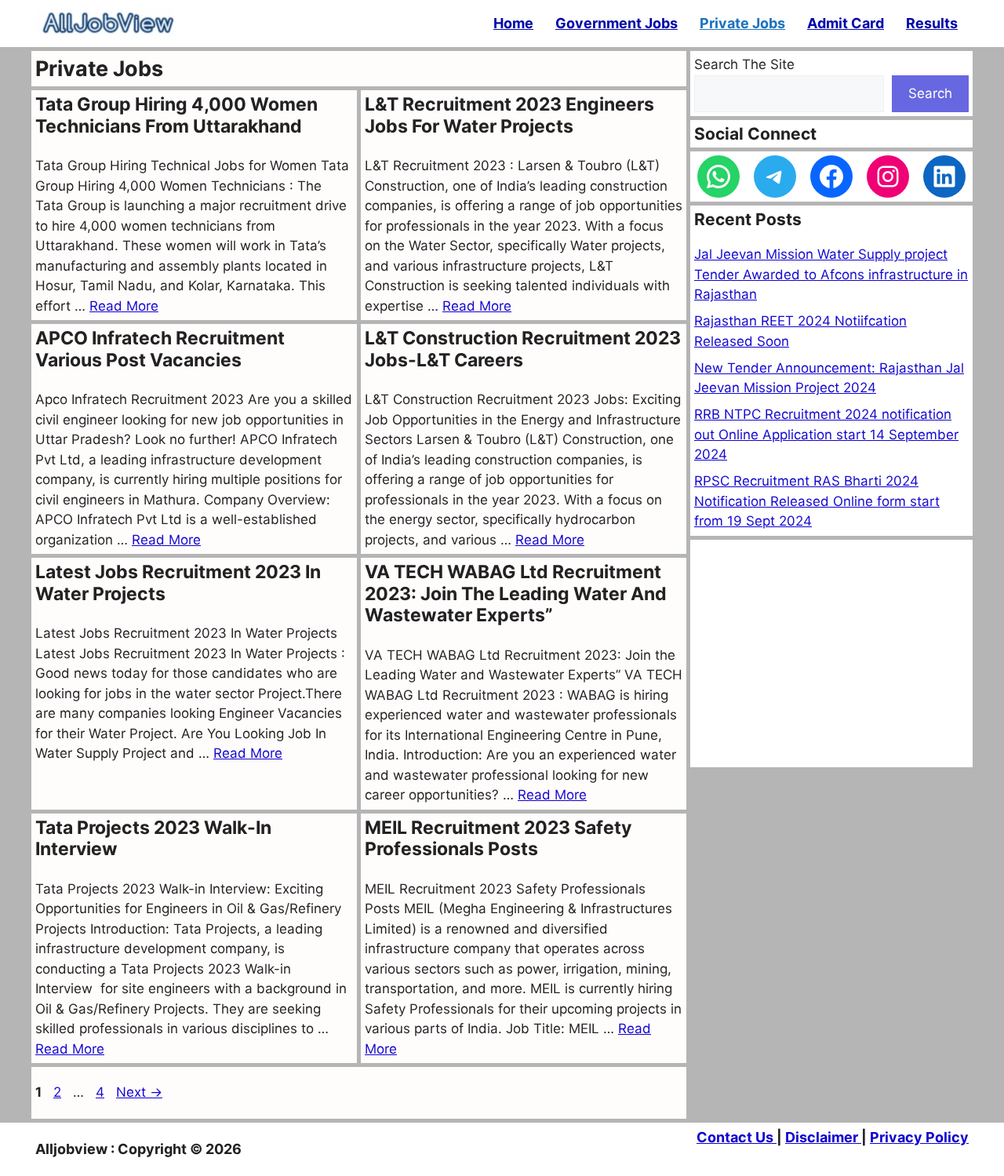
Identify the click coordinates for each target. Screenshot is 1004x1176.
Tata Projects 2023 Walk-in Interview (153, 839)
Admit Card (845, 23)
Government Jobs (616, 23)
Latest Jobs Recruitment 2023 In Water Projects (178, 583)
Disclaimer (823, 1137)
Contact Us (737, 1137)
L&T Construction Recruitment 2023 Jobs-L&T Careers (523, 349)
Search (930, 93)
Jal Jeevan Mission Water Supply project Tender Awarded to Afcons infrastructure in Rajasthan (831, 274)
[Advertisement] (831, 653)
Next (139, 1092)
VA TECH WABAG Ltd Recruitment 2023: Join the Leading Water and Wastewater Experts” (516, 593)
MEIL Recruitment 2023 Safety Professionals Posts (498, 839)
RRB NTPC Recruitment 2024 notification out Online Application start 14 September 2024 (826, 434)
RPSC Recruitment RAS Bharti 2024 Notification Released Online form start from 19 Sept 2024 (817, 501)
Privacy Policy (919, 1137)
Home (513, 23)
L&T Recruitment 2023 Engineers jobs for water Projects (509, 115)
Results (932, 23)
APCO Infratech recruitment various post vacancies (160, 349)
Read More (123, 306)
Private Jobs (742, 23)
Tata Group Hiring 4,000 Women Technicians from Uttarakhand (176, 115)
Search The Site (744, 64)
